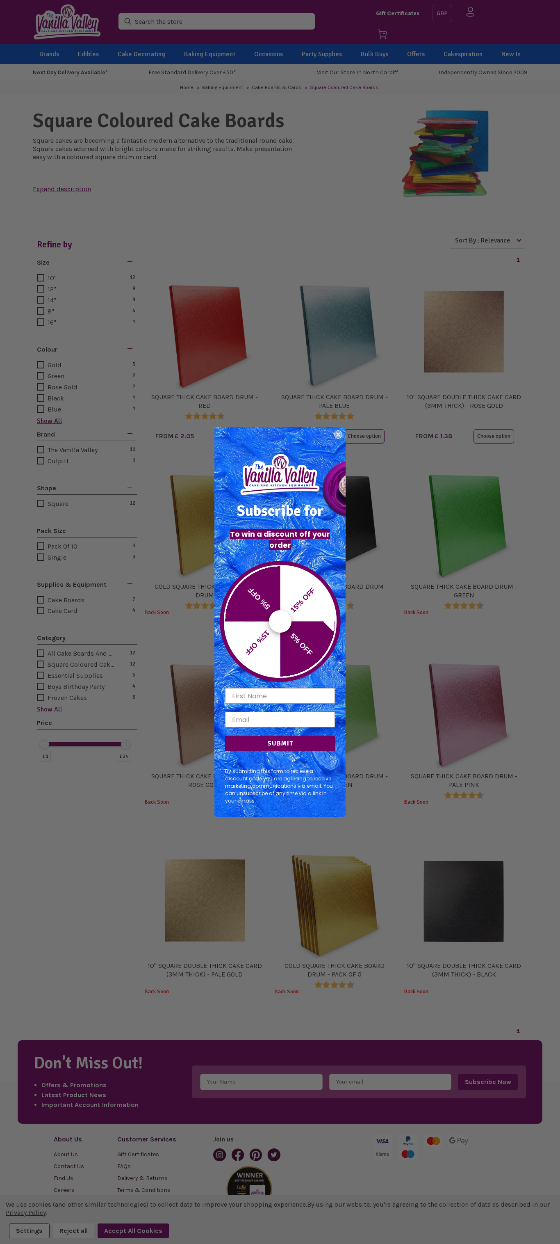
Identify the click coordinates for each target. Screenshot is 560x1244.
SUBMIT (280, 743)
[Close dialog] (338, 434)
